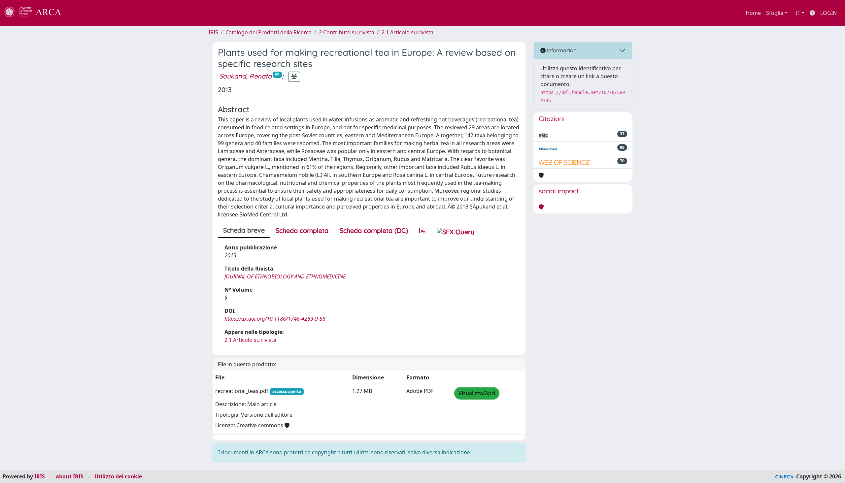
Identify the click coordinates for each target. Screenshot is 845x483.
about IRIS (70, 476)
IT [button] (798, 12)
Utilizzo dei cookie (118, 476)
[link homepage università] (79, 13)
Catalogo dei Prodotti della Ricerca (268, 32)
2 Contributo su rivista (346, 32)
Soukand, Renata (245, 76)
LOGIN (828, 12)
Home (753, 12)
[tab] (422, 231)
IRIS (213, 32)
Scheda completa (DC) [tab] (374, 230)
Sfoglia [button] (774, 12)
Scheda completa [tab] (302, 230)
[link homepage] (36, 13)
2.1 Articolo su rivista (407, 32)
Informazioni (561, 50)
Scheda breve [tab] (244, 230)
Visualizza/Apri (476, 393)
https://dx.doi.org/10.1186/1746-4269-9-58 (274, 318)
